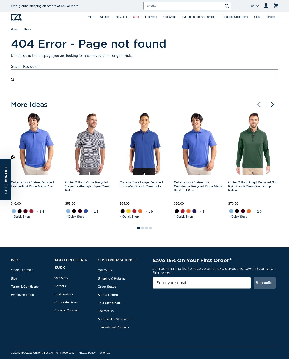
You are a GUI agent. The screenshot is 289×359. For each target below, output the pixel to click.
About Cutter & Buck (70, 264)
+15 (95, 211)
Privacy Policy (87, 352)
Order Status (107, 286)
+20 (258, 211)
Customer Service (117, 260)
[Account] (266, 6)
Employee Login (22, 294)
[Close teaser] (12, 157)
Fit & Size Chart (109, 303)
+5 (202, 211)
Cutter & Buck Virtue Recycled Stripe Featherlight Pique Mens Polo (87, 186)
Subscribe (264, 283)
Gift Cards (105, 270)
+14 (41, 211)
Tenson (270, 17)
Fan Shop (151, 17)
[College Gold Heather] (128, 211)
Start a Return (108, 294)
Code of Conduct (66, 310)
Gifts (257, 17)
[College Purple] (194, 211)
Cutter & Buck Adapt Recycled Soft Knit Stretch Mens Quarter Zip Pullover (252, 186)
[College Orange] (140, 211)
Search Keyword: (24, 66)
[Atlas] (14, 211)
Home (14, 29)
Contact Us (106, 311)
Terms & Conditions (25, 286)
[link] (14, 211)
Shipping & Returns (111, 278)
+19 (150, 211)
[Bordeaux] (25, 211)
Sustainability (63, 294)
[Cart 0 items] (276, 6)
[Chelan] (86, 211)
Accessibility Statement (114, 319)
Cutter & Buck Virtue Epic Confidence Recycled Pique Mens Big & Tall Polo (198, 186)
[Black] (19, 211)
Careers (60, 286)
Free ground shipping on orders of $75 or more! (45, 6)
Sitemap (105, 352)
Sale (136, 17)
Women (104, 17)
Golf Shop (169, 17)
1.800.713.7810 (22, 270)
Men (90, 17)
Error (27, 29)
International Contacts (113, 327)
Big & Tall (121, 17)
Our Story (61, 278)
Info (15, 260)
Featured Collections (235, 17)
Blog (14, 278)
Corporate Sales (66, 302)
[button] (258, 104)
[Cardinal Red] (31, 211)
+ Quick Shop (20, 216)
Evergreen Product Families (199, 17)
